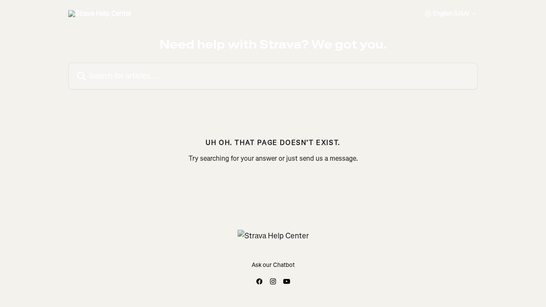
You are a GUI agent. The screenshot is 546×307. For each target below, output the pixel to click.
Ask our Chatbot (273, 265)
